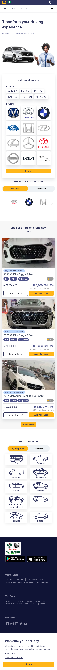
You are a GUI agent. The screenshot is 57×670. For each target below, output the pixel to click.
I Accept (28, 664)
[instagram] (12, 623)
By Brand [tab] (15, 189)
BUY (6, 8)
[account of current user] (52, 8)
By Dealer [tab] (41, 189)
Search (28, 171)
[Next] (52, 203)
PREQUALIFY (20, 8)
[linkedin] (16, 623)
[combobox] (11, 2)
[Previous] (5, 203)
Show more (28, 425)
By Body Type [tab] (18, 448)
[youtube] (25, 623)
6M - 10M (38, 91)
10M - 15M (12, 97)
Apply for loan (41, 293)
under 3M (12, 91)
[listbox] (27, 93)
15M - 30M (27, 97)
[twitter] (21, 623)
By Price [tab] (39, 448)
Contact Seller (16, 293)
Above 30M (41, 97)
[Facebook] (7, 623)
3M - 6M (25, 91)
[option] (12, 91)
